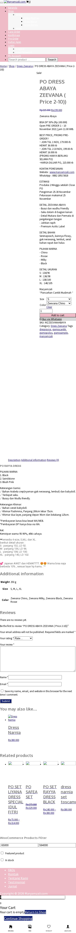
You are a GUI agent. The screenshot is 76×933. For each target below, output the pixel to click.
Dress (19, 14)
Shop (11, 11)
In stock (9, 860)
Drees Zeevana (25, 66)
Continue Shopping (18, 918)
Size (42, 299)
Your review (7, 644)
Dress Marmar (31, 18)
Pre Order (13, 38)
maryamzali (46, 336)
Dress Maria (30, 21)
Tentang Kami (18, 878)
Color (43, 305)
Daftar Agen (14, 42)
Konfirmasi (14, 35)
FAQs (11, 870)
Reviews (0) (53, 460)
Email (4, 684)
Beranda (12, 7)
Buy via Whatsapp (52, 319)
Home (3, 66)
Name (4, 677)
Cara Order (14, 32)
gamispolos (46, 333)
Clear (49, 307)
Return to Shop (35, 912)
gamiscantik (59, 329)
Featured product (14, 853)
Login (11, 45)
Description (14, 460)
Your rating (7, 638)
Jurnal (12, 886)
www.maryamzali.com (62, 172)
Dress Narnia (31, 25)
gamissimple (61, 333)
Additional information (33, 460)
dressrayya (45, 329)
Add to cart (57, 315)
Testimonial (16, 882)
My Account (14, 56)
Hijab (19, 28)
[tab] (14, 460)
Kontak (13, 874)
